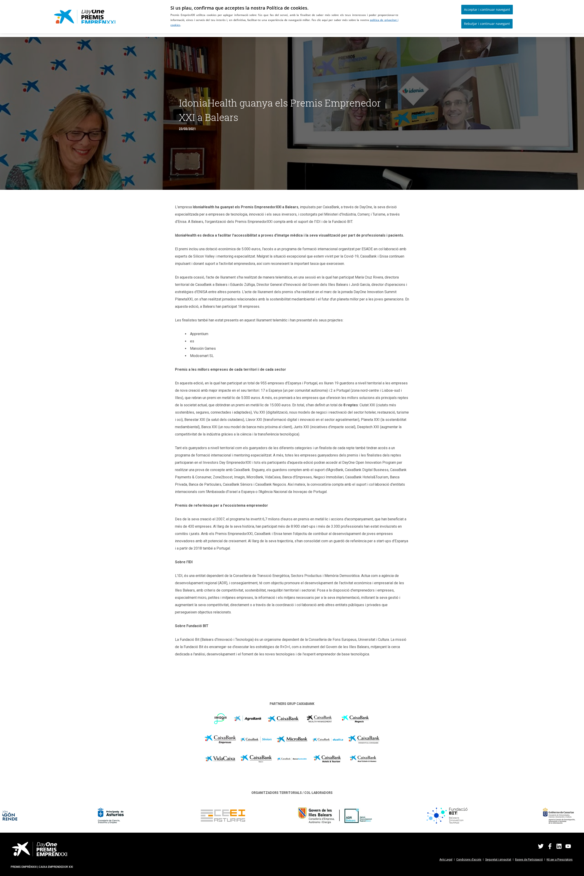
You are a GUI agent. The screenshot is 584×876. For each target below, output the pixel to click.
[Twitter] (541, 846)
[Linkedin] (559, 846)
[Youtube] (568, 846)
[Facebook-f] (550, 846)
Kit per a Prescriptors (560, 859)
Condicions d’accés (468, 859)
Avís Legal (445, 859)
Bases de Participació (529, 859)
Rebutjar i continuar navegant (487, 23)
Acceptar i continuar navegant (487, 9)
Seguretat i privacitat (498, 859)
